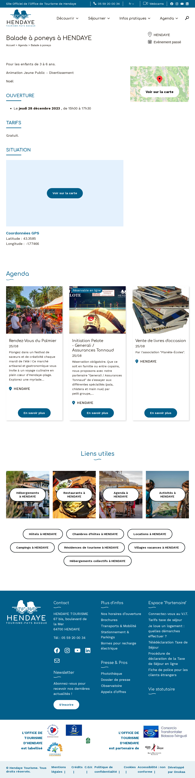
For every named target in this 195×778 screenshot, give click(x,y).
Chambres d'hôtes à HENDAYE (95, 534)
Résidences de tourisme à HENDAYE (91, 547)
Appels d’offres (113, 692)
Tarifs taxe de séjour (165, 620)
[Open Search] (187, 18)
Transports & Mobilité (118, 626)
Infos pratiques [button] (132, 18)
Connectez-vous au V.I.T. (168, 614)
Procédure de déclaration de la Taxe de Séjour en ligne (166, 658)
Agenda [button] (167, 18)
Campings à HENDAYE (32, 547)
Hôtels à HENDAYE (43, 534)
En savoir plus (34, 413)
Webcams (156, 4)
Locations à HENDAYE (149, 534)
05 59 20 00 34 (109, 4)
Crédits (77, 767)
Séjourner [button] (97, 18)
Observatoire (111, 686)
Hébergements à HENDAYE (27, 494)
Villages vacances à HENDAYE (156, 547)
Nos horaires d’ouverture (121, 614)
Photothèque (111, 674)
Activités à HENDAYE (167, 494)
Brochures (109, 620)
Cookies (130, 767)
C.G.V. (89, 767)
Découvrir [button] (65, 18)
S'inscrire (66, 704)
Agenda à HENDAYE (121, 494)
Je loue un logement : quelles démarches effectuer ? (166, 631)
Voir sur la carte (65, 193)
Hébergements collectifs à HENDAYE (97, 561)
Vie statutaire (161, 689)
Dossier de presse (115, 680)
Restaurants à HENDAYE (74, 494)
